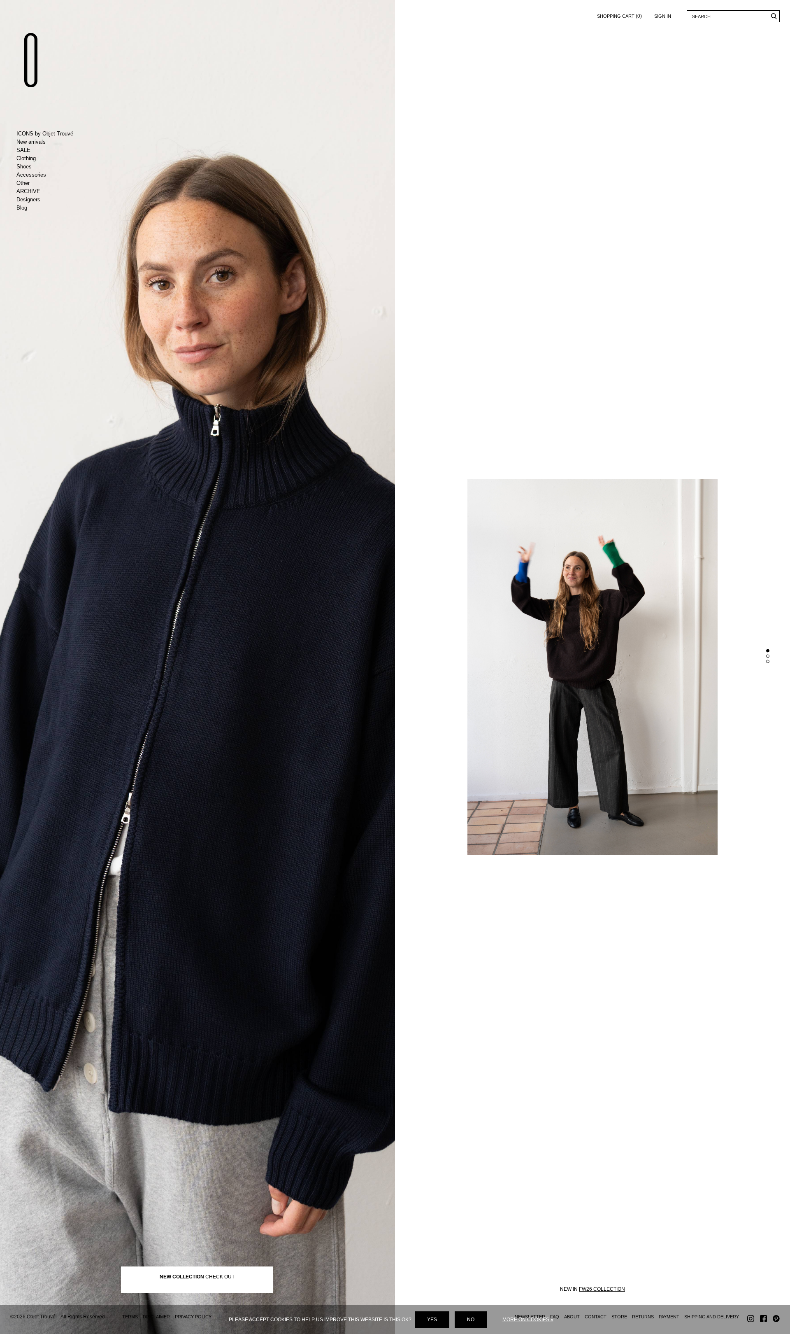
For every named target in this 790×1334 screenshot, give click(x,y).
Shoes (24, 166)
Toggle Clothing (50, 158)
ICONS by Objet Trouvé (44, 134)
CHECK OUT (220, 1277)
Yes (432, 1319)
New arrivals (31, 142)
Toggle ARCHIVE (50, 191)
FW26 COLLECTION (602, 1289)
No (470, 1319)
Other (23, 183)
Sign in (662, 16)
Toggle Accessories (50, 175)
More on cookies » (527, 1319)
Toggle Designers (50, 200)
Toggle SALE (50, 150)
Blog (21, 208)
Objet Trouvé (31, 60)
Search (774, 16)
